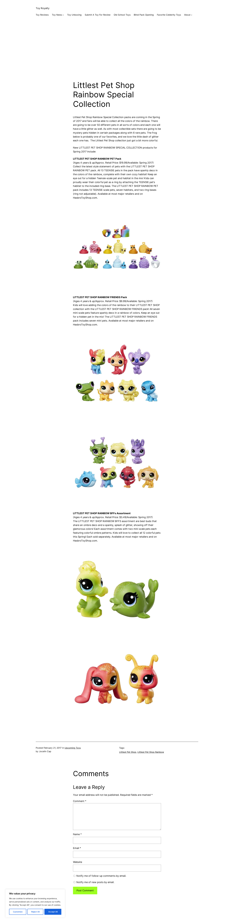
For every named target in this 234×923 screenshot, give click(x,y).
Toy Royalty (42, 8)
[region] (35, 903)
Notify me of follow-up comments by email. (101, 875)
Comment (79, 801)
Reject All (35, 912)
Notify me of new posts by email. (95, 882)
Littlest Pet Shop (127, 752)
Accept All (53, 912)
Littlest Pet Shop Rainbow (150, 752)
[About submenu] (191, 15)
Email (77, 848)
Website (77, 862)
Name (77, 834)
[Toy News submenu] (63, 15)
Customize (17, 912)
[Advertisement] (117, 52)
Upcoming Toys (73, 747)
